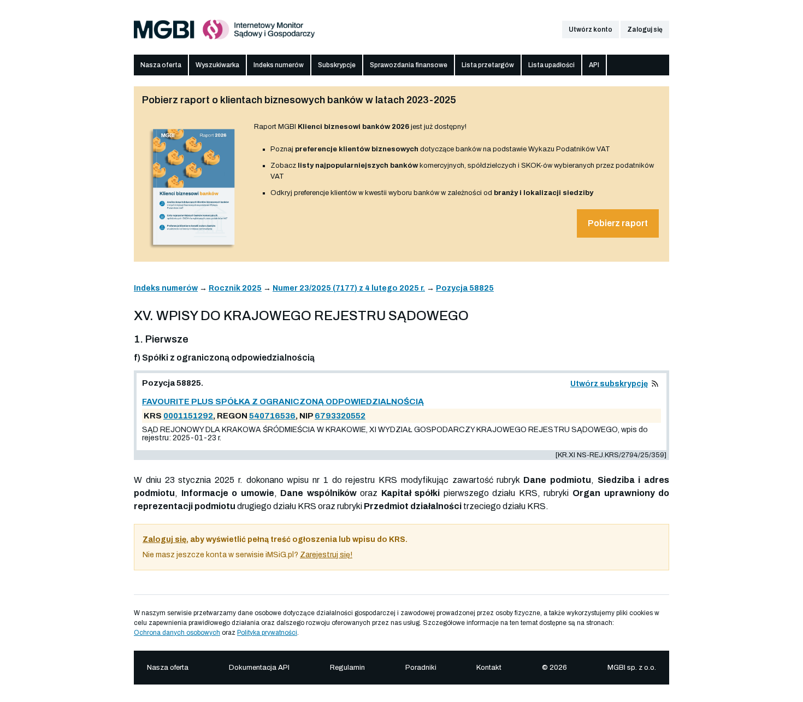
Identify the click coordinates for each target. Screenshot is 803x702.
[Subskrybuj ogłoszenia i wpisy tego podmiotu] (655, 384)
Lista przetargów (488, 65)
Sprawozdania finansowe (408, 65)
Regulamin (347, 667)
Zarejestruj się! (326, 555)
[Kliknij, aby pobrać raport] (194, 249)
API (594, 65)
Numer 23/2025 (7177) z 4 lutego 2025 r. (349, 288)
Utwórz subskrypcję (609, 384)
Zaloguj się (645, 29)
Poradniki (420, 667)
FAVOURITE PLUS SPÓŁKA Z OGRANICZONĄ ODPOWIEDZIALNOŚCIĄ (283, 401)
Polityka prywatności (267, 632)
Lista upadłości (551, 65)
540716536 (272, 415)
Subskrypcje (337, 65)
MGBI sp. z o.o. (631, 667)
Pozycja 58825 (465, 288)
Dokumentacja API (259, 667)
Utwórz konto (590, 29)
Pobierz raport (618, 223)
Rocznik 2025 (235, 288)
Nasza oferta (160, 65)
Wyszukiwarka (217, 65)
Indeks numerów (278, 65)
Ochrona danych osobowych (177, 632)
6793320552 (340, 415)
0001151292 (188, 415)
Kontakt (488, 667)
